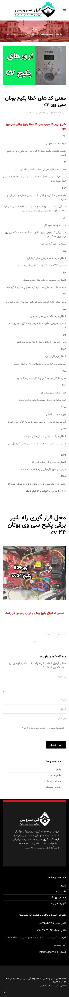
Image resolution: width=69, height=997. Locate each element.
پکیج (58, 769)
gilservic (55, 112)
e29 (50, 634)
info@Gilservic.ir (48, 952)
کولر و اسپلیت (53, 787)
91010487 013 (46, 923)
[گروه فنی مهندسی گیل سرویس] (34, 9)
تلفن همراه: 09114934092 (51, 930)
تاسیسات (56, 775)
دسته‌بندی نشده (37, 112)
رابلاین (43, 986)
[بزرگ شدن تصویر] (34, 65)
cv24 (60, 634)
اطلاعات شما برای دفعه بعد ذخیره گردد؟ (43, 728)
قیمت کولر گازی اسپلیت (46, 839)
